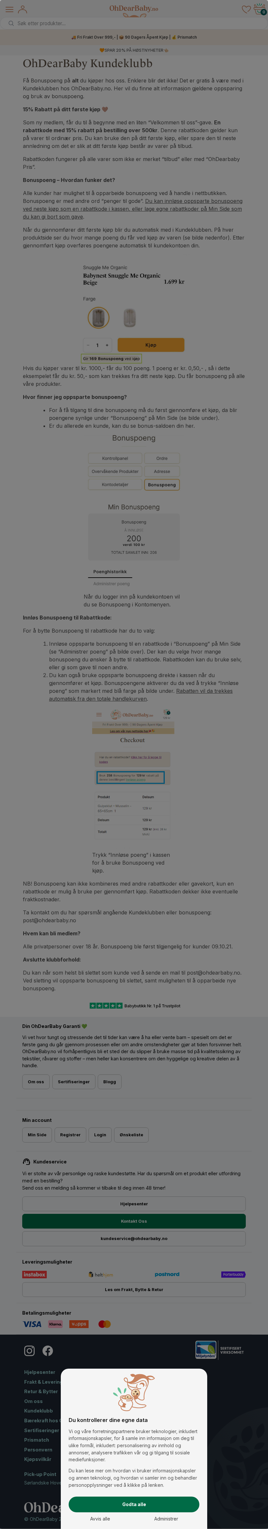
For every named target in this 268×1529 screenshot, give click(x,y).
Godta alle (134, 1504)
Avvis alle (100, 1518)
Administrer (166, 1518)
